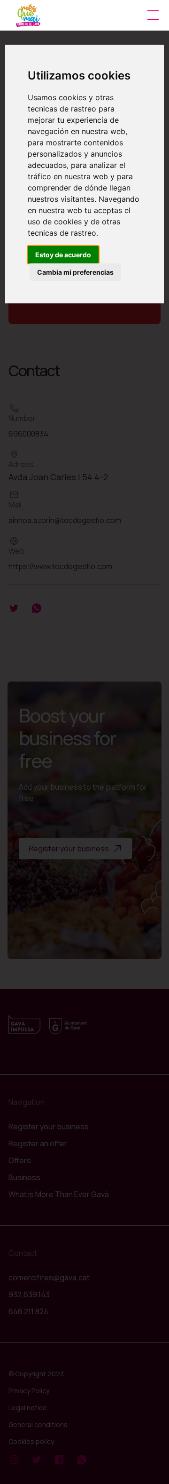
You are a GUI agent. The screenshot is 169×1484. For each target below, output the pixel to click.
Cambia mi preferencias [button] (75, 272)
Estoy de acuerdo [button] (63, 255)
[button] (151, 15)
